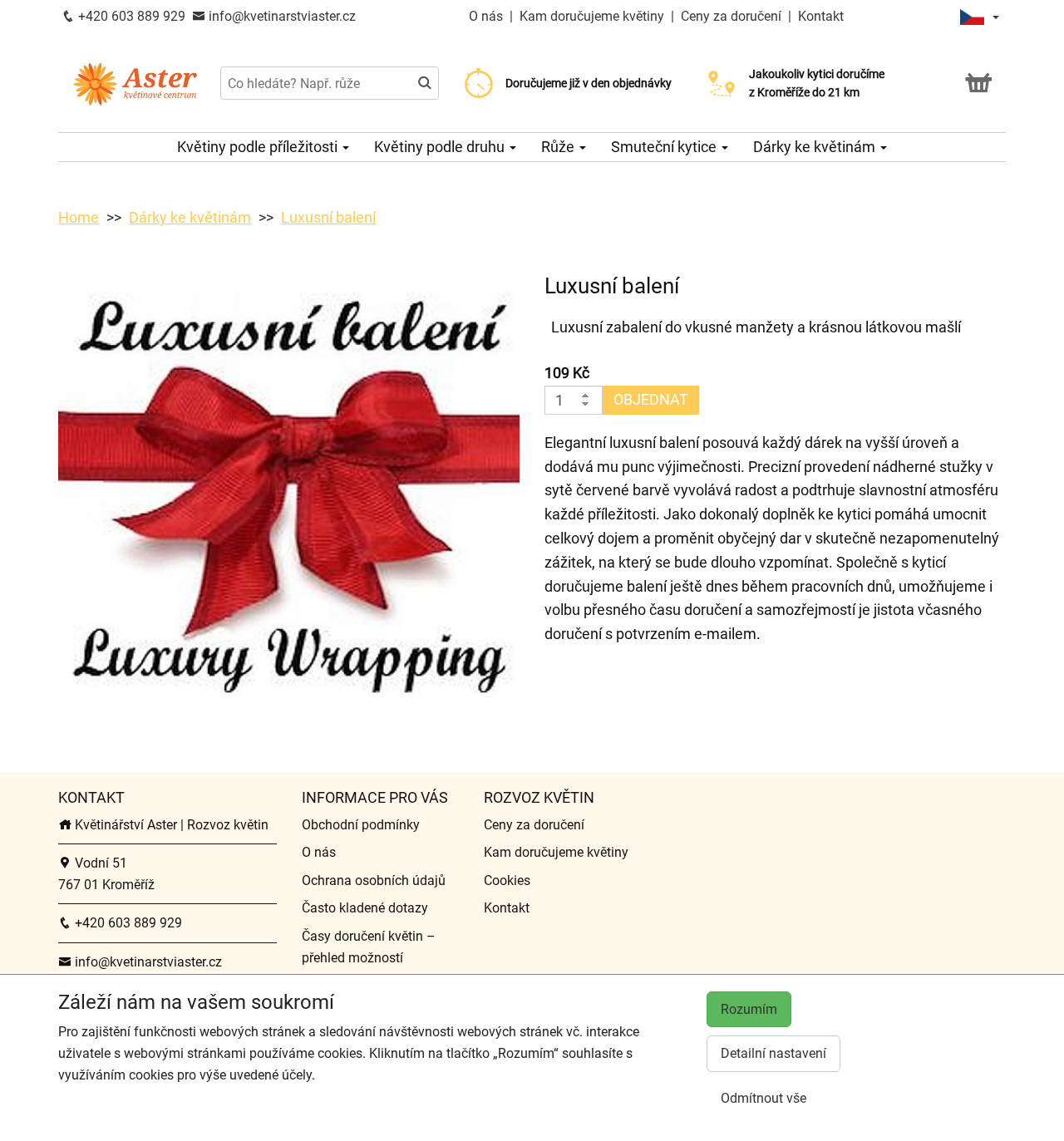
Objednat (650, 399)
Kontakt (821, 16)
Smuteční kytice (665, 146)
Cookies (507, 880)
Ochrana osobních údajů (374, 880)
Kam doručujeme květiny (592, 16)
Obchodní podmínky (361, 825)
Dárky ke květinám (816, 146)
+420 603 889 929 (130, 16)
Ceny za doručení (731, 16)
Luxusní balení (328, 217)
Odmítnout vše (763, 1098)
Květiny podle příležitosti (259, 146)
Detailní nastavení (773, 1053)
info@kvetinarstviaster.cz (280, 16)
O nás (487, 16)
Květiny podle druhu (441, 146)
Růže (559, 146)
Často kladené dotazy (365, 908)
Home (78, 217)
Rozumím (749, 1009)
